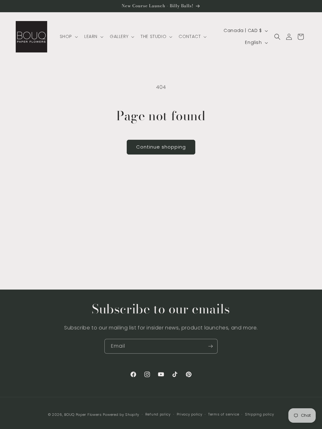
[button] (68, 36)
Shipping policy (259, 414)
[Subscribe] (210, 346)
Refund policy (158, 414)
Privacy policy (190, 414)
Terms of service (223, 414)
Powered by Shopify (121, 414)
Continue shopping (161, 147)
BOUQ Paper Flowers (83, 414)
